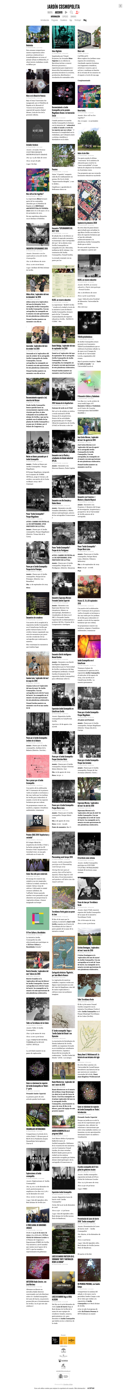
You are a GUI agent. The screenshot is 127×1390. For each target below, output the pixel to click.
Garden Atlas (68, 1384)
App (71, 20)
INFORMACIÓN (55, 16)
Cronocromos (70, 515)
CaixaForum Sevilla (85, 680)
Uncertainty (39, 100)
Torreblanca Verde (91, 1009)
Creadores (63, 20)
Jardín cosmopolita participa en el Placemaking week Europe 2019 (62, 864)
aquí (44, 1099)
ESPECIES (65, 16)
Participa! (78, 20)
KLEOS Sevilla (69, 305)
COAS (45, 845)
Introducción (45, 20)
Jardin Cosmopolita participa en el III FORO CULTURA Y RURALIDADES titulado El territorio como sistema (88, 867)
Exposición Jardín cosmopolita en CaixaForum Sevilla (62, 718)
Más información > (80, 1388)
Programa (54, 20)
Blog (85, 20)
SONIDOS (73, 16)
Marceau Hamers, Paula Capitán (63, 468)
